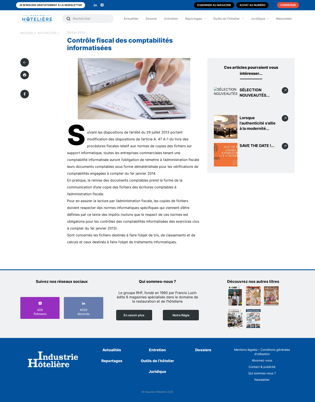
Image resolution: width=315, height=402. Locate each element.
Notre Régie (180, 315)
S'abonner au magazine (214, 5)
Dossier (151, 18)
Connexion (288, 5)
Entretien (171, 18)
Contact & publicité (262, 367)
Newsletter (284, 18)
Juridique (258, 18)
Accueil (26, 33)
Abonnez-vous (262, 360)
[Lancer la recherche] (68, 18)
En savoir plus (134, 315)
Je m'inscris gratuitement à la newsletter (50, 5)
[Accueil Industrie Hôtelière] (40, 18)
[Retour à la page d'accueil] (53, 360)
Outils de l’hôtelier (226, 18)
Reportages (193, 18)
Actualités (131, 18)
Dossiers (203, 350)
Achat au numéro (252, 5)
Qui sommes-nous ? (262, 373)
